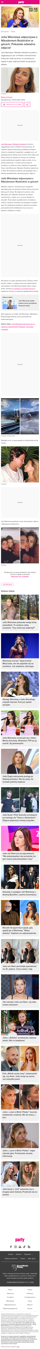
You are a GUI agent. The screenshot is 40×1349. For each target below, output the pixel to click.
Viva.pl (30, 1301)
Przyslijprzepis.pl (30, 1297)
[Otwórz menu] (2, 2)
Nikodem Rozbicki (19, 144)
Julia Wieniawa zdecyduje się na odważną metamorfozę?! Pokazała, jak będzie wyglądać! (18, 326)
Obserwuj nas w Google (13, 104)
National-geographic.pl (10, 1308)
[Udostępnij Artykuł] (27, 104)
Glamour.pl (10, 1293)
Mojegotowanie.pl (10, 1305)
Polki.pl (30, 1290)
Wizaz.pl (29, 1305)
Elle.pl (10, 1290)
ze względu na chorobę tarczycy (23, 288)
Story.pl (30, 1308)
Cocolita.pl (10, 1297)
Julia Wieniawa (6, 144)
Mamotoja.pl (10, 1301)
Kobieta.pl (30, 1293)
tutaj (18, 1346)
